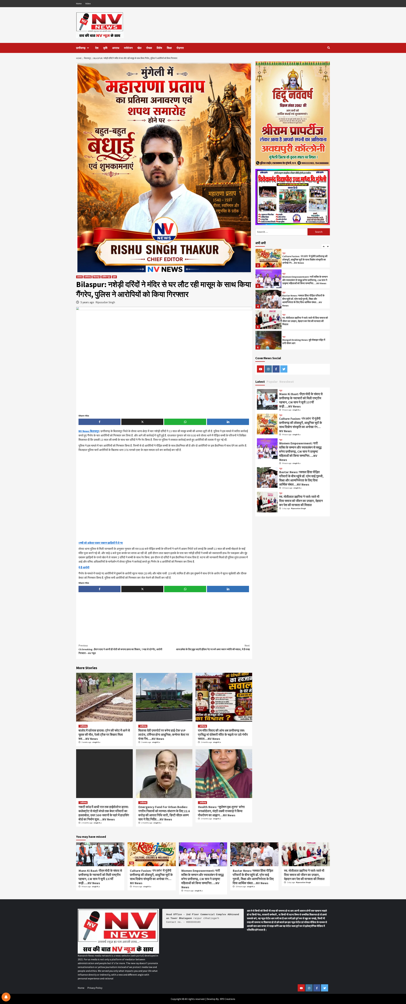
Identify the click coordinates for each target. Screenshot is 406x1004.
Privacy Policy (94, 987)
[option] (292, 259)
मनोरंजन (128, 48)
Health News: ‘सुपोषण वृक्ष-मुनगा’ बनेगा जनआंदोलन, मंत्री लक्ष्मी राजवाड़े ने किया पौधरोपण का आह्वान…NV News (221, 811)
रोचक (149, 48)
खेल (139, 48)
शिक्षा (169, 48)
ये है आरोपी (84, 567)
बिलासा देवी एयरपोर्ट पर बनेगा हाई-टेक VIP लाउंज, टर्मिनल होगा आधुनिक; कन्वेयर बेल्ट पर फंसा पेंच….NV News (163, 734)
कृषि (105, 48)
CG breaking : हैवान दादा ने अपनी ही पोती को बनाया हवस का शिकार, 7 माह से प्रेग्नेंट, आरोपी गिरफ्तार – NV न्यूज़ (120, 649)
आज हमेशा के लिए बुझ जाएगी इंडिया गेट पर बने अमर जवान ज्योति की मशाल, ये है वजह (213, 647)
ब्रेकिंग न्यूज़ (106, 277)
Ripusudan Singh (105, 302)
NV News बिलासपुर (89, 431)
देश (96, 48)
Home (79, 3)
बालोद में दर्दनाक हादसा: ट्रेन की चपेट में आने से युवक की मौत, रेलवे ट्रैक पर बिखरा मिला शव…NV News (104, 734)
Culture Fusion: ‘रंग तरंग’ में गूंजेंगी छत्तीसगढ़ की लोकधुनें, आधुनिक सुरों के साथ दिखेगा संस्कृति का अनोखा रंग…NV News (304, 259)
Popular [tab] (272, 382)
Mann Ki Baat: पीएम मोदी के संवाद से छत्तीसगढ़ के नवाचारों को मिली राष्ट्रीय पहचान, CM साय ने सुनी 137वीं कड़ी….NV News (301, 400)
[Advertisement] (164, 496)
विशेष (159, 48)
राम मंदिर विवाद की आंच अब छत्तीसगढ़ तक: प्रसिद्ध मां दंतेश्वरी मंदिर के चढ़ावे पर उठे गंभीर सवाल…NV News (223, 734)
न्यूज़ (283, 253)
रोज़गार (180, 48)
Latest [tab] (260, 382)
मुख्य (114, 277)
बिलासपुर (96, 277)
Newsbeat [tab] (286, 382)
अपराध (115, 48)
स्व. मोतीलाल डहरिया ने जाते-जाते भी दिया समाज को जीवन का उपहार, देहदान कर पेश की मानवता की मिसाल (305, 321)
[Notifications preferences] (6, 997)
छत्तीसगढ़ (80, 48)
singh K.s (96, 742)
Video (88, 3)
